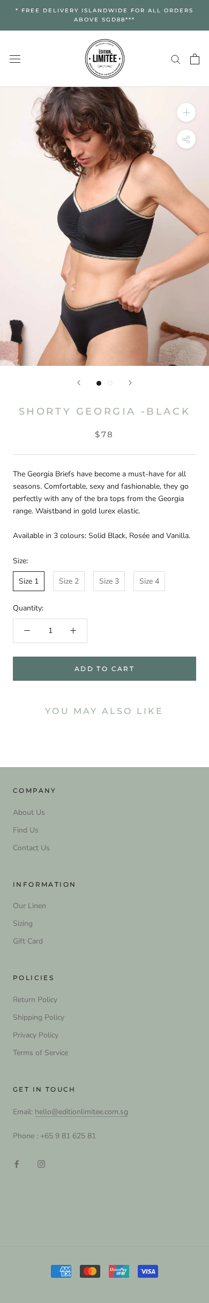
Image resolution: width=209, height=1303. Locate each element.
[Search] (176, 58)
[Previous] (78, 382)
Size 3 (109, 581)
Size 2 (69, 581)
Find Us (26, 830)
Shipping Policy (38, 1017)
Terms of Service (40, 1053)
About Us (29, 812)
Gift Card (28, 941)
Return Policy (35, 1000)
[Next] (130, 382)
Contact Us (31, 848)
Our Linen (29, 906)
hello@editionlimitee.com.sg (81, 1112)
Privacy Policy (35, 1035)
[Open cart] (194, 59)
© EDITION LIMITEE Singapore (104, 1211)
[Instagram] (41, 1164)
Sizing (23, 923)
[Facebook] (16, 1164)
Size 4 (149, 581)
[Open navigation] (15, 59)
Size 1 (29, 581)
